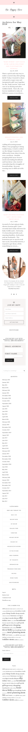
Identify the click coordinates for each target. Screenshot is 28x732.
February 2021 (6, 390)
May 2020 (4, 414)
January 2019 (5, 453)
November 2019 (6, 427)
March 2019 (5, 448)
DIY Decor (14, 524)
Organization (14, 564)
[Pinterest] (16, 294)
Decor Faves (14, 519)
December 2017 (6, 482)
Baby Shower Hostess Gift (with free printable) (14, 217)
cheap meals (19, 613)
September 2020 (6, 403)
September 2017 (6, 490)
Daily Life (14, 515)
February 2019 (6, 451)
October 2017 (5, 488)
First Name (11, 354)
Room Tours (14, 578)
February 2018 (6, 477)
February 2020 (6, 422)
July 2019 (4, 438)
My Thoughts (14, 560)
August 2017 (5, 493)
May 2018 (4, 469)
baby (11, 608)
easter (12, 620)
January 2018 (5, 480)
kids (10, 630)
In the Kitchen (14, 551)
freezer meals (6, 623)
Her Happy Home (14, 9)
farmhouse (21, 620)
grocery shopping (13, 625)
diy (21, 618)
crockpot (20, 616)
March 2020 (5, 419)
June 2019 (4, 440)
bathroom (9, 611)
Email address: (6, 650)
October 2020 (5, 401)
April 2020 (5, 416)
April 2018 (5, 472)
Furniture (14, 533)
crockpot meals (8, 618)
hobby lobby (12, 627)
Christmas (13, 616)
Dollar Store (14, 528)
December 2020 (6, 395)
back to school (16, 608)
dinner (16, 618)
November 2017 (6, 485)
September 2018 (6, 464)
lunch (14, 630)
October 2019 (5, 430)
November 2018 (6, 459)
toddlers (16, 639)
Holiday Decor (14, 537)
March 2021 (5, 387)
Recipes (14, 573)
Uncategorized (14, 582)
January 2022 (5, 382)
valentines (21, 639)
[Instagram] (14, 294)
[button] (14, 2)
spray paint (22, 635)
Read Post (14, 97)
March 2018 (5, 475)
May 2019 (4, 443)
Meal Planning (14, 555)
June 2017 (4, 498)
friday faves (14, 623)
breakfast (18, 611)
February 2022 (6, 380)
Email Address (13, 346)
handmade (5, 627)
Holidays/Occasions (14, 546)
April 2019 (5, 446)
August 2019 (5, 435)
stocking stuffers (10, 637)
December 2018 (6, 456)
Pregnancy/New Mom (14, 569)
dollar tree (6, 620)
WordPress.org (6, 600)
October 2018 (5, 461)
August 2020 (5, 406)
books (13, 611)
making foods (21, 630)
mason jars (4, 632)
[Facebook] (11, 294)
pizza (17, 635)
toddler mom (8, 639)
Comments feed (6, 597)
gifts (4, 625)
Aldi (3, 609)
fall (15, 620)
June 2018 (4, 467)
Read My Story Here (14, 288)
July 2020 (4, 409)
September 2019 (6, 432)
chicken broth (6, 615)
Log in (4, 592)
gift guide (20, 623)
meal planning (13, 632)
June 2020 (4, 411)
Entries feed (5, 595)
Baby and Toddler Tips (14, 510)
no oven (14, 635)
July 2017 (4, 496)
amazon (7, 609)
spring (4, 637)
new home (9, 635)
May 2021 (4, 385)
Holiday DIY (14, 542)
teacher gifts (18, 637)
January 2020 (5, 424)
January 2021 (5, 393)
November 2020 (6, 398)
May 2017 (4, 501)
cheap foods (10, 613)
